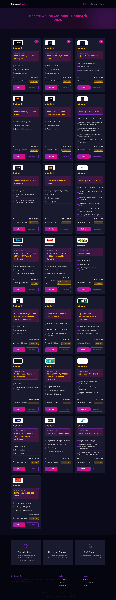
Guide (102, 4)
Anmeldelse (32, 87)
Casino (19, 4)
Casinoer (86, 4)
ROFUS (85, 579)
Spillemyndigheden (89, 582)
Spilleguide (62, 585)
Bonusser (94, 4)
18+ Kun (85, 585)
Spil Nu (19, 87)
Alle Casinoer (63, 579)
